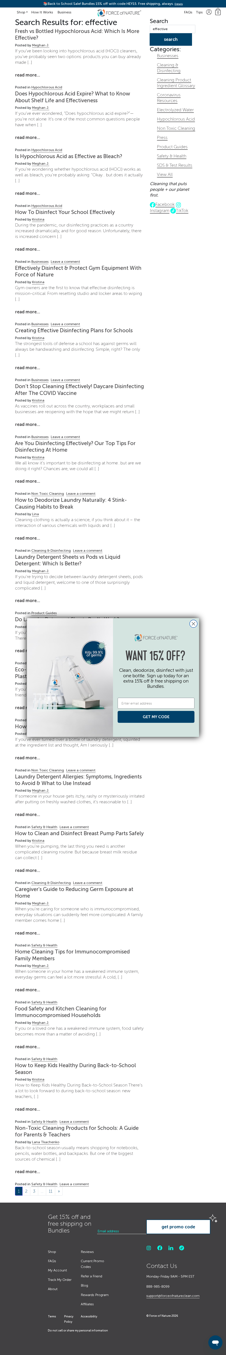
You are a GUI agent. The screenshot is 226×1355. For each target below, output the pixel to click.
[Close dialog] (193, 624)
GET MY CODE (156, 716)
